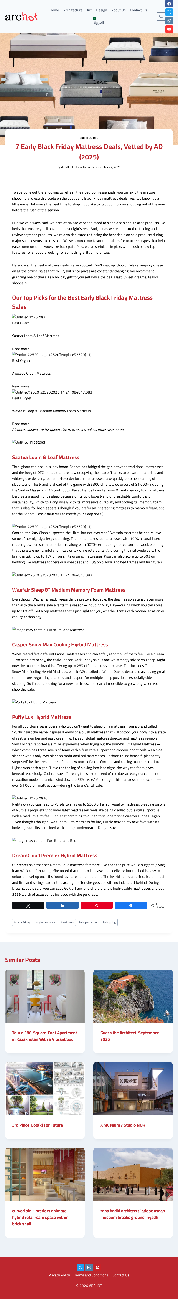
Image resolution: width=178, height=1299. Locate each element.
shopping (109, 922)
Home (54, 10)
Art (89, 10)
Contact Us (138, 10)
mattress (67, 922)
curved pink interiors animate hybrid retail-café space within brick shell (40, 1217)
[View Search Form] (161, 16)
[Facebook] (169, 3)
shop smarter (88, 922)
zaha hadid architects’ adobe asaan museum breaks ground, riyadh (132, 1214)
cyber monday (45, 922)
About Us (118, 10)
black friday (22, 922)
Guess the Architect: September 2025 (129, 1036)
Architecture (72, 10)
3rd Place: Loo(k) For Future (37, 1125)
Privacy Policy (59, 1275)
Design (101, 10)
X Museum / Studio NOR (122, 1125)
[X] (169, 12)
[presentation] (45, 996)
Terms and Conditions (91, 1275)
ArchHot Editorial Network (77, 167)
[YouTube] (169, 29)
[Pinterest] (97, 1267)
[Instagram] (169, 20)
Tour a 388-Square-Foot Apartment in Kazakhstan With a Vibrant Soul (44, 1036)
